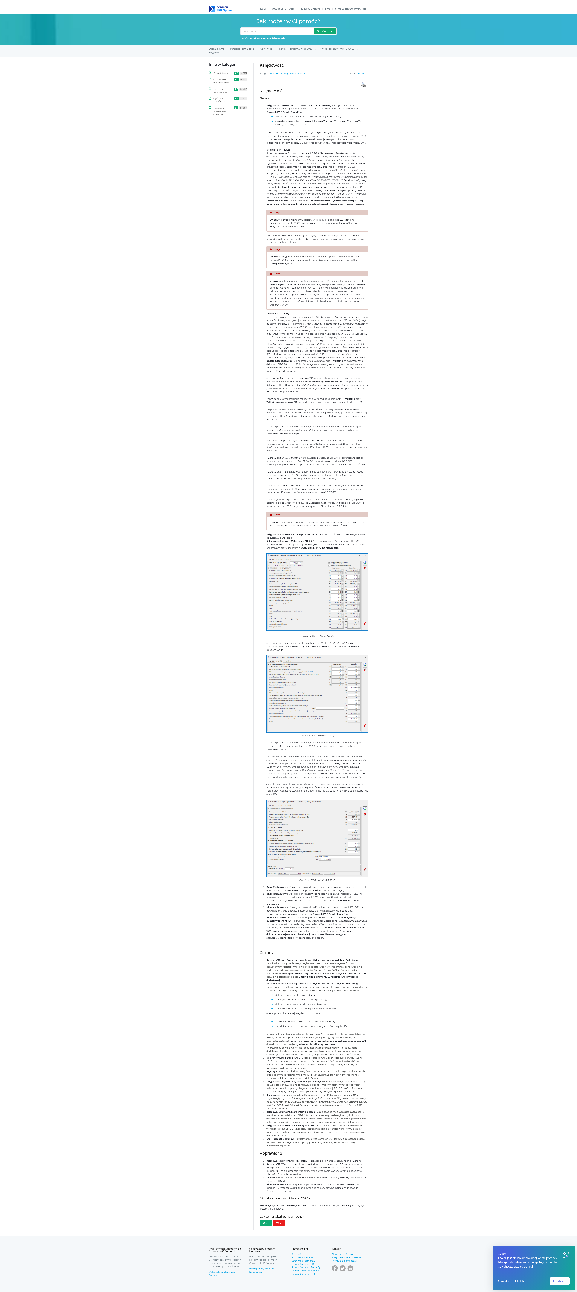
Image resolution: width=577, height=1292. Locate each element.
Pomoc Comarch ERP (303, 1264)
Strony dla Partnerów (303, 1260)
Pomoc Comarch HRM (304, 1273)
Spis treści (297, 1254)
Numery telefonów (342, 1254)
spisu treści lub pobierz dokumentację (267, 38)
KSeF (263, 9)
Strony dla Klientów (302, 1257)
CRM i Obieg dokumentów (221, 81)
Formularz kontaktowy (344, 1260)
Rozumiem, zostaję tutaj (511, 1281)
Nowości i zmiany (283, 9)
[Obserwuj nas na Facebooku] (334, 1271)
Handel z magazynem (220, 90)
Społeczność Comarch (350, 9)
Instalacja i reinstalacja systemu (219, 110)
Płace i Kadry (220, 73)
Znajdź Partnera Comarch (346, 1257)
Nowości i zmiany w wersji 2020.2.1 (288, 73)
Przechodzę (559, 1281)
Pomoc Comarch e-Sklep (305, 1270)
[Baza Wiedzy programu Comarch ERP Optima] (220, 9)
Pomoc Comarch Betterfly (306, 1267)
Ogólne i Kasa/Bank (219, 100)
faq (327, 9)
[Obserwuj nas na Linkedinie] (350, 1271)
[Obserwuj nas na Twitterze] (342, 1271)
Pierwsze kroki (310, 9)
